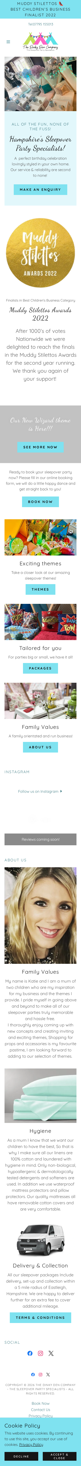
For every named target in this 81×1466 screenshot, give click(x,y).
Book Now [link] (41, 1403)
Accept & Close (60, 1456)
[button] (10, 42)
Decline (21, 1456)
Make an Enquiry (40, 189)
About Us (40, 747)
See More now (40, 447)
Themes (40, 589)
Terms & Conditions (40, 1317)
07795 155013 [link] (43, 24)
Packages (40, 668)
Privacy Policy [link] (41, 1415)
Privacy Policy (31, 1444)
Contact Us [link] (40, 1409)
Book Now (40, 502)
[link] (40, 41)
